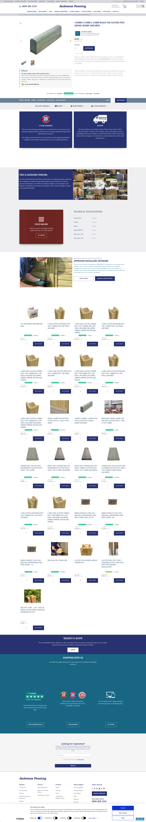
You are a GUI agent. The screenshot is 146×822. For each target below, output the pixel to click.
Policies (21, 793)
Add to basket (38, 344)
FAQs (75, 796)
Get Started (41, 235)
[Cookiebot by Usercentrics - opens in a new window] (20, 819)
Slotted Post (39, 14)
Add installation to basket (105, 278)
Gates (50, 11)
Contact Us (115, 11)
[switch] (55, 818)
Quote (57, 787)
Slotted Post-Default (49, 14)
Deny (123, 818)
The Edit (76, 802)
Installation (106, 11)
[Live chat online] (140, 819)
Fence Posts (32, 14)
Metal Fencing (43, 11)
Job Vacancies (23, 790)
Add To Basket (89, 48)
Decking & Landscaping (61, 11)
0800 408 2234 (99, 801)
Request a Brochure (99, 793)
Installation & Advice (43, 795)
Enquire (73, 649)
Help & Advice (97, 11)
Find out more (84, 278)
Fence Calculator (78, 787)
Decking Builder (78, 790)
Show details (92, 818)
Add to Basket (121, 100)
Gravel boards (104, 59)
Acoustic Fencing (86, 11)
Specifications (41, 100)
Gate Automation (42, 787)
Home (20, 14)
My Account (115, 7)
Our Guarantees (73, 724)
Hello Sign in (115, 5)
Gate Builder (77, 793)
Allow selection (123, 813)
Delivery (76, 799)
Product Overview (24, 100)
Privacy (21, 801)
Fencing (26, 14)
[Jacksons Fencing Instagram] (93, 788)
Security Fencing (74, 11)
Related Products (61, 100)
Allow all (123, 808)
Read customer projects (36, 724)
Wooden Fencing (31, 11)
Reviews (33, 100)
